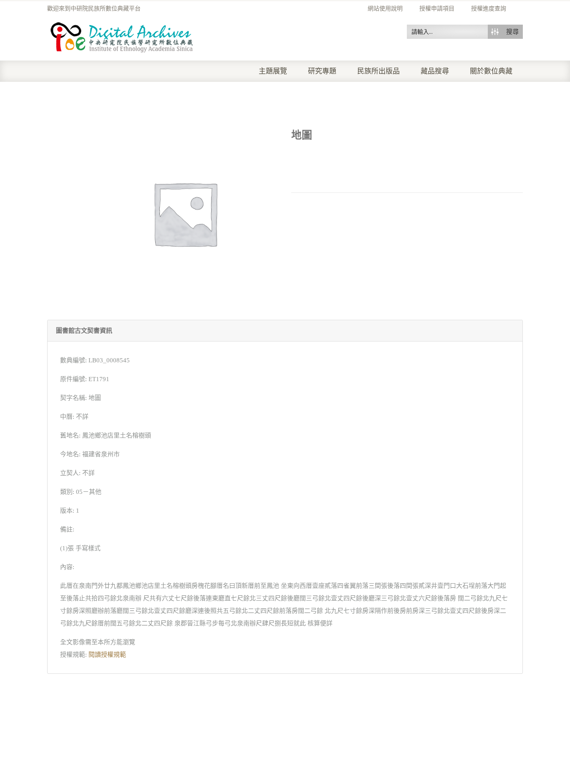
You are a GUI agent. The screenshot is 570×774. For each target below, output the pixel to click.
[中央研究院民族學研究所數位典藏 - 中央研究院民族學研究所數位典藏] (122, 36)
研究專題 (322, 71)
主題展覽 (273, 71)
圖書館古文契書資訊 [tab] (84, 330)
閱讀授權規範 (107, 654)
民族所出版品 (378, 71)
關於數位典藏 (491, 71)
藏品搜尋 (435, 71)
